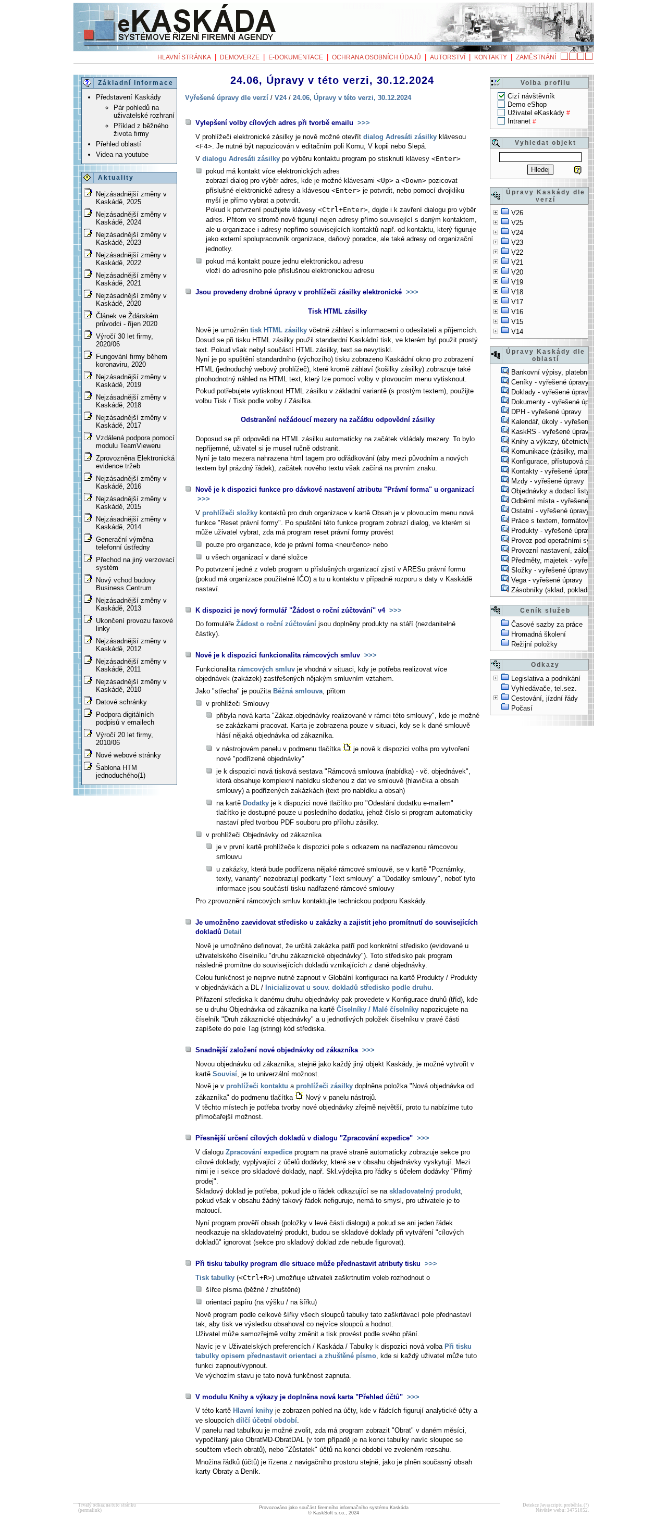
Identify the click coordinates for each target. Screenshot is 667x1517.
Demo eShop (527, 104)
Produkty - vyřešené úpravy (553, 530)
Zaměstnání (536, 57)
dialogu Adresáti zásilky (241, 159)
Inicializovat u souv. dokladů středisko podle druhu (348, 987)
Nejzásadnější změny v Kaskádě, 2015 (131, 503)
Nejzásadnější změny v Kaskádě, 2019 (131, 381)
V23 (517, 242)
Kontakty (490, 57)
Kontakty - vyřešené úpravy (553, 471)
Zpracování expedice (259, 1152)
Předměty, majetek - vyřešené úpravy (567, 560)
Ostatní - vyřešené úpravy (550, 511)
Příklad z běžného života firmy (141, 130)
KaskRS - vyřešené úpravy (551, 432)
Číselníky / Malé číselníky (377, 1009)
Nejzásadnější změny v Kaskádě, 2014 (131, 523)
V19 (517, 282)
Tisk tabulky (214, 1278)
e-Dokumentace (295, 57)
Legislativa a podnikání (545, 678)
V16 (517, 312)
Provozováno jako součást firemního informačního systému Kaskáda (334, 1507)
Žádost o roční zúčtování (276, 624)
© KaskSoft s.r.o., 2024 (333, 1512)
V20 (517, 272)
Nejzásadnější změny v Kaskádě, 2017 (131, 421)
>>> (362, 123)
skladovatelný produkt (425, 1191)
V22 (517, 252)
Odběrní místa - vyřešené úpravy (561, 501)
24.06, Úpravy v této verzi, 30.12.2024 (352, 98)
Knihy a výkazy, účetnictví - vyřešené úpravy (579, 441)
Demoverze (240, 57)
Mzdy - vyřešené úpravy (547, 481)
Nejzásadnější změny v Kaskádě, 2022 (131, 259)
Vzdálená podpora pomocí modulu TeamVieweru (135, 442)
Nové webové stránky (128, 755)
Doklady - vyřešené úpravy (551, 392)
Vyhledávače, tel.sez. (544, 688)
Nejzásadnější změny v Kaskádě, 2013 (131, 604)
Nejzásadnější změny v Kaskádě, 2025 (131, 198)
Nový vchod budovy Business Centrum (126, 584)
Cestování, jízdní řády (544, 698)
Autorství (447, 57)
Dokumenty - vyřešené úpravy (556, 402)
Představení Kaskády (128, 97)
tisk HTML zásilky (278, 330)
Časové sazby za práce (547, 624)
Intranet (519, 121)
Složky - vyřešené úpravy (549, 570)
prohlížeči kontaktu (257, 1086)
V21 (517, 262)
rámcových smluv (266, 669)
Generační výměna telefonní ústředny (124, 543)
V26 (517, 213)
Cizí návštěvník (531, 96)
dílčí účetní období (266, 1420)
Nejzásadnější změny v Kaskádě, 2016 (131, 482)
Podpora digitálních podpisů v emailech (125, 718)
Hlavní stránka (184, 57)
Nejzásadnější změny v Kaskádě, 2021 (131, 279)
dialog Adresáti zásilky (400, 137)
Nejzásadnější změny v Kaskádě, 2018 (131, 401)
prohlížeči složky (229, 513)
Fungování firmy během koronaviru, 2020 (131, 360)
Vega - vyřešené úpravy (547, 580)
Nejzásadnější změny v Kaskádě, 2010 (131, 685)
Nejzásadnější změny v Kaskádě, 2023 (131, 238)
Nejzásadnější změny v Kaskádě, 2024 (131, 218)
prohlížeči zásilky (324, 1086)
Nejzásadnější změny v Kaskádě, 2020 (131, 299)
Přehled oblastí (118, 144)
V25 (517, 223)
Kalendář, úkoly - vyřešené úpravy (562, 422)
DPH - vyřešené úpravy (546, 412)
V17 (517, 302)
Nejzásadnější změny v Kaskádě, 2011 (131, 665)
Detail (233, 932)
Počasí (522, 708)
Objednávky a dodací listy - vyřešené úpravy (578, 491)
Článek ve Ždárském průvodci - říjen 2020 (127, 320)
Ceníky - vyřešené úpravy (550, 382)
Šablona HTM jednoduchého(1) (120, 771)
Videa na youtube (122, 154)
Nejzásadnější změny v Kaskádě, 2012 (131, 645)
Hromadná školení (538, 634)
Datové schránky (121, 702)
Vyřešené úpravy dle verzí (226, 98)
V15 (517, 322)
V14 (517, 331)
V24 (517, 233)
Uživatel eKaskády (536, 113)
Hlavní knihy (253, 1410)
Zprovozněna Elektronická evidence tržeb (135, 462)
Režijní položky (534, 644)
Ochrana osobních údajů (376, 57)
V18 (517, 292)
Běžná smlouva (298, 691)
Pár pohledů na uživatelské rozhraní (144, 111)
